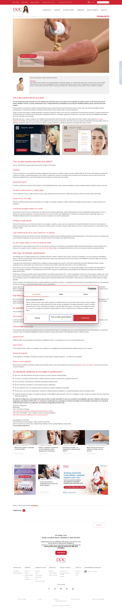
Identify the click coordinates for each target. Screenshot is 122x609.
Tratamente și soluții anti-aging (97, 444)
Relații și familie (92, 10)
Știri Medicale (27, 579)
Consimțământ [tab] (36, 294)
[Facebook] (49, 589)
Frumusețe (80, 10)
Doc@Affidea (15, 571)
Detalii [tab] (61, 294)
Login (92, 2)
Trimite (99, 525)
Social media (61, 584)
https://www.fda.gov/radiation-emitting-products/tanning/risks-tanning (33, 411)
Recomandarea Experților (92, 567)
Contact (40, 599)
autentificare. (35, 505)
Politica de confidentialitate (98, 599)
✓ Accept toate (84, 318)
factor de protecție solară (45, 248)
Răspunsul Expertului (17, 573)
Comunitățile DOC (48, 2)
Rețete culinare (39, 577)
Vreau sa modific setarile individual (61, 317)
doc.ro (15, 16)
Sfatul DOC (27, 577)
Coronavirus (27, 571)
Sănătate (57, 10)
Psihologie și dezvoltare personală (65, 574)
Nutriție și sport (68, 10)
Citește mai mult (19, 453)
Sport (37, 579)
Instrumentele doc (65, 2)
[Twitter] (61, 589)
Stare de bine (78, 571)
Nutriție (37, 573)
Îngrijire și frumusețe (31, 16)
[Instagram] (55, 589)
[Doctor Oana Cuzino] (21, 10)
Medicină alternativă (29, 575)
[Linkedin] (67, 589)
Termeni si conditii (22, 599)
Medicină (43, 479)
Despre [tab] (86, 294)
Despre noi (56, 599)
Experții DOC (47, 10)
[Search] (108, 2)
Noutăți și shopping (53, 573)
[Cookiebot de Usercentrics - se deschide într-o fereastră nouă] (89, 289)
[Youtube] (73, 589)
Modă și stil (51, 571)
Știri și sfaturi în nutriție (40, 581)
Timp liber (77, 573)
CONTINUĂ (61, 553)
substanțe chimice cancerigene (84, 365)
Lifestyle (104, 10)
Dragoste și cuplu (63, 571)
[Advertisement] (37, 140)
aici (38, 401)
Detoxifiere (38, 571)
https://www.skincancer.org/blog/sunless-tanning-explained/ (30, 415)
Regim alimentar (39, 575)
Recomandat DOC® (75, 599)
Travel (76, 575)
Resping (37, 318)
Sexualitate (62, 576)
